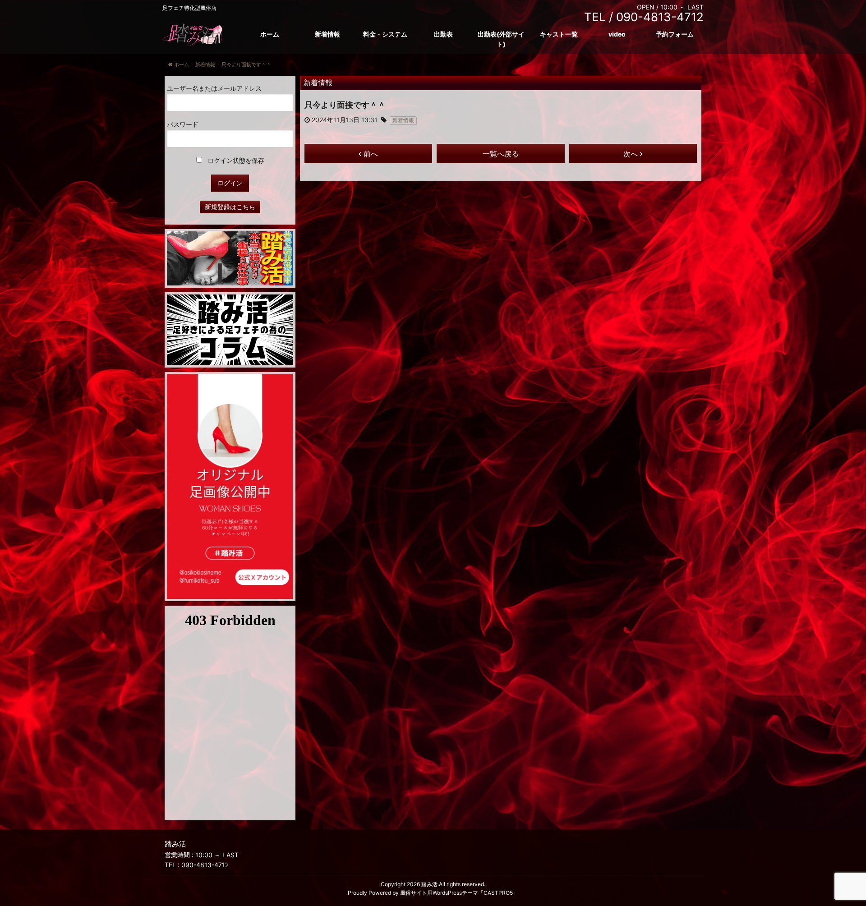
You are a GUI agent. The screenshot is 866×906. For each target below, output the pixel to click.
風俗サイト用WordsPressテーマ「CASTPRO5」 (459, 892)
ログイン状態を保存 (235, 160)
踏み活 (429, 884)
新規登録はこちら (230, 207)
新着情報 (327, 34)
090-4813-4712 (205, 865)
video (617, 34)
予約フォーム (675, 34)
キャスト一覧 (559, 34)
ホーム (269, 34)
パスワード (182, 124)
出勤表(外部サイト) (501, 39)
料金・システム (385, 34)
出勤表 (443, 34)
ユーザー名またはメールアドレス (214, 88)
